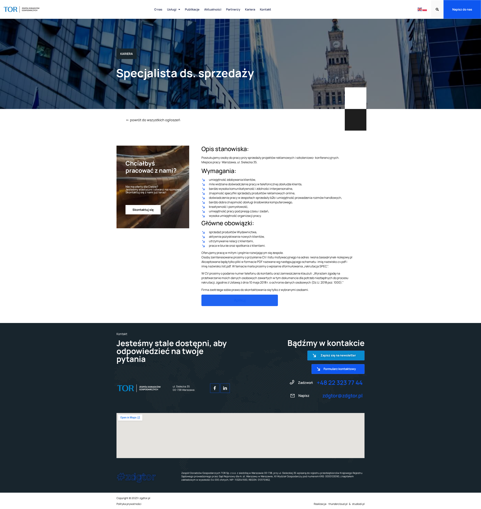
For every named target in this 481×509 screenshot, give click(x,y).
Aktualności (212, 9)
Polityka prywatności (128, 504)
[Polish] (424, 9)
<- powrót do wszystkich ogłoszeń (153, 120)
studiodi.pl (358, 504)
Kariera (250, 9)
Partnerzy (233, 9)
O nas (158, 9)
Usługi (171, 9)
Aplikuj (240, 300)
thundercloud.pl (337, 504)
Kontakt (265, 9)
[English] (419, 9)
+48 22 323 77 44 (340, 382)
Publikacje (192, 9)
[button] (437, 9)
